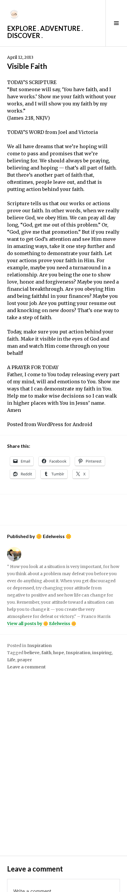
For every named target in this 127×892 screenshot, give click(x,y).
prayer (24, 659)
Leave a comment (26, 667)
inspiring (102, 652)
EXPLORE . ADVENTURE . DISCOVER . (45, 31)
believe (32, 652)
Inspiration (39, 645)
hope (58, 652)
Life (11, 659)
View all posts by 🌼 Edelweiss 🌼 (41, 623)
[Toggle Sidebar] (116, 23)
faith (46, 652)
